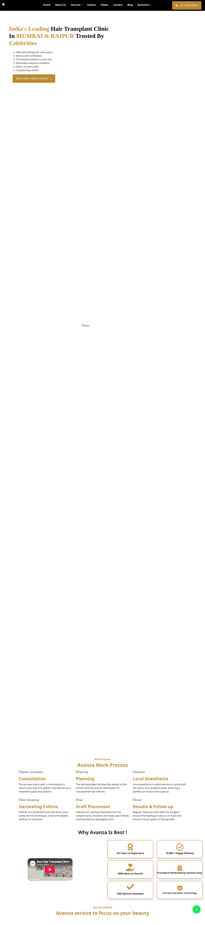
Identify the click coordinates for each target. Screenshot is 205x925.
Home (46, 4)
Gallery (91, 4)
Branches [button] (143, 4)
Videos (104, 4)
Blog (130, 4)
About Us (60, 4)
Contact (118, 4)
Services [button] (75, 4)
